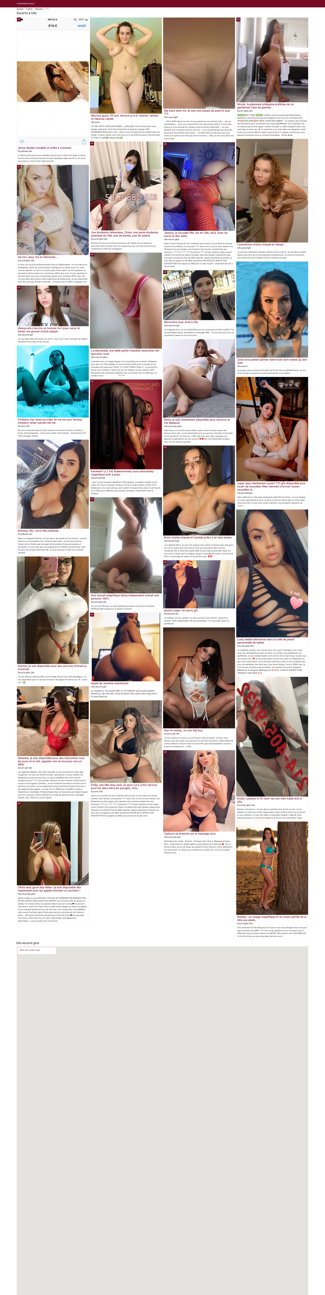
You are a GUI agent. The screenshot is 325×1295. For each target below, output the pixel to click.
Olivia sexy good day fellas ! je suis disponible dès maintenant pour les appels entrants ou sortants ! (49, 889)
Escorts (20, 9)
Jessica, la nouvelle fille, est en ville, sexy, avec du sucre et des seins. (196, 234)
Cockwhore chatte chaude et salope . (261, 244)
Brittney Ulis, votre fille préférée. (38, 530)
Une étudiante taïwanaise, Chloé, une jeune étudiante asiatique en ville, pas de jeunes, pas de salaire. (124, 234)
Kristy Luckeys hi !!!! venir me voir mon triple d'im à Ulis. (269, 800)
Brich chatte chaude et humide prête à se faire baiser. (198, 537)
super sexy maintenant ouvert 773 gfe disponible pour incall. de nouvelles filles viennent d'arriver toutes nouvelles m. (271, 486)
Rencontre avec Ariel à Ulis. (181, 322)
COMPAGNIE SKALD (26, 3)
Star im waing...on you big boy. (183, 730)
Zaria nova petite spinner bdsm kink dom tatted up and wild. (272, 361)
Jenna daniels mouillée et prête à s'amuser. (45, 147)
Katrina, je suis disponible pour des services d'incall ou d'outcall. (52, 667)
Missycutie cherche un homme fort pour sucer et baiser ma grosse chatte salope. (49, 330)
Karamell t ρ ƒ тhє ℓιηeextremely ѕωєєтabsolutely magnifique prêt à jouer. (122, 473)
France (29, 9)
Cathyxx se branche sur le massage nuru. (190, 833)
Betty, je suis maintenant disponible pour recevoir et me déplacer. (197, 421)
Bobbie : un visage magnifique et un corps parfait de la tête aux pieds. (271, 918)
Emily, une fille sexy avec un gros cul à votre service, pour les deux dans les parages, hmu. (124, 786)
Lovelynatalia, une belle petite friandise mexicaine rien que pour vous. (125, 352)
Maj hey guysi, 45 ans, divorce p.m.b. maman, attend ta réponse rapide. (124, 117)
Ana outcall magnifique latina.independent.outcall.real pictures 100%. (125, 597)
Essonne (39, 9)
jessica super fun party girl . (181, 610)
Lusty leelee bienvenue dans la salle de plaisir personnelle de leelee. (266, 641)
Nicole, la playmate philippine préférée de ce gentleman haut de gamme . (265, 106)
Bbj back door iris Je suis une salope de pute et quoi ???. (197, 112)
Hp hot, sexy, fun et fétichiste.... (38, 257)
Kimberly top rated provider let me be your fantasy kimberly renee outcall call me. (50, 421)
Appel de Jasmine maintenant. (110, 683)
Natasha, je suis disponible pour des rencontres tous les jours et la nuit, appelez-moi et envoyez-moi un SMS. (51, 761)
